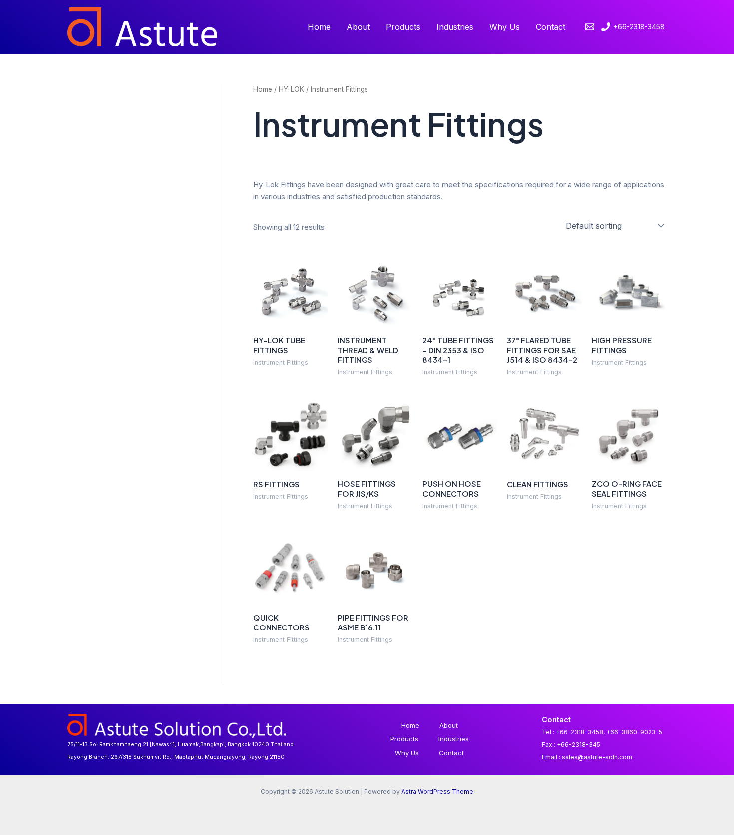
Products (403, 27)
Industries (454, 27)
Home (319, 27)
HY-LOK (291, 89)
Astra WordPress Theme (437, 791)
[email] (591, 27)
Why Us (504, 27)
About (358, 27)
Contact (550, 27)
